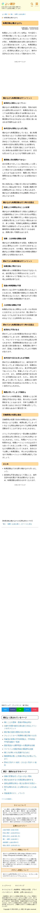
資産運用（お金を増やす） (11, 842)
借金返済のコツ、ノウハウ (14, 793)
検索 (32, 6)
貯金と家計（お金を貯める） (12, 833)
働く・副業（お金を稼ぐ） (11, 839)
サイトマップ (19, 885)
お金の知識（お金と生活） (11, 830)
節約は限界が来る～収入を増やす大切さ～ (20, 783)
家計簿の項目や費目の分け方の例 (17, 732)
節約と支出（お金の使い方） (12, 836)
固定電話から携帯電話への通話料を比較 (19, 745)
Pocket (34, 709)
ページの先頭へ (7, 799)
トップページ (6, 885)
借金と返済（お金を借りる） (12, 845)
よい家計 (10, 3)
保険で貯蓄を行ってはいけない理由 (17, 776)
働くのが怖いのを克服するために (17, 752)
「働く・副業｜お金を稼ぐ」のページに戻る (17, 524)
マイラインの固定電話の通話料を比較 (18, 749)
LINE (20, 709)
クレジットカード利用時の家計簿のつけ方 (20, 735)
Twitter (5, 709)
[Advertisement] (20, 78)
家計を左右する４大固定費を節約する (18, 780)
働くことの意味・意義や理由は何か (17, 722)
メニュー (37, 6)
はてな (27, 709)
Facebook (12, 709)
